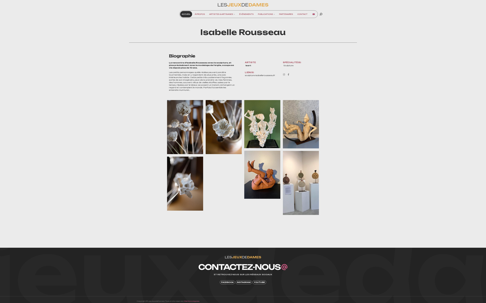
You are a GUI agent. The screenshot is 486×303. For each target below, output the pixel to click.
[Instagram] (284, 74)
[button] (321, 14)
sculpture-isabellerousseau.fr (260, 75)
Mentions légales (191, 301)
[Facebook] (288, 74)
